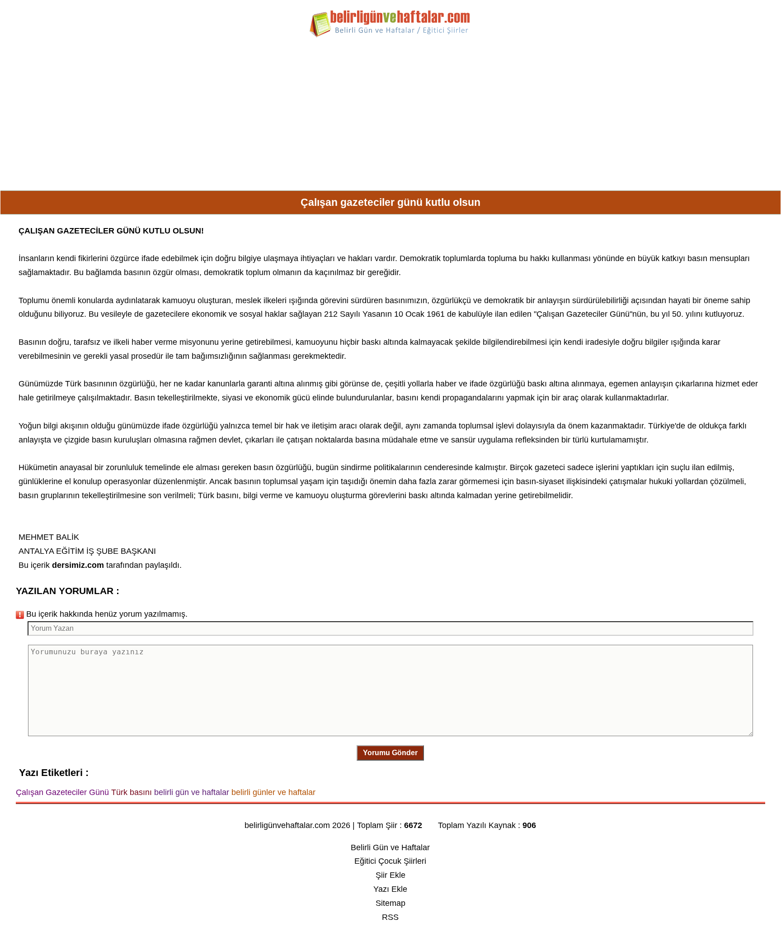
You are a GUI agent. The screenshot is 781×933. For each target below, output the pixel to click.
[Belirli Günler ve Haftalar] (390, 35)
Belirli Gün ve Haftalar (390, 847)
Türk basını (85, 383)
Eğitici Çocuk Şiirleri (390, 861)
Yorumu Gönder (390, 753)
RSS (390, 917)
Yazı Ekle (390, 889)
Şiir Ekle (390, 875)
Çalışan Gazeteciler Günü (583, 314)
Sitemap (390, 903)
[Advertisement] (390, 117)
